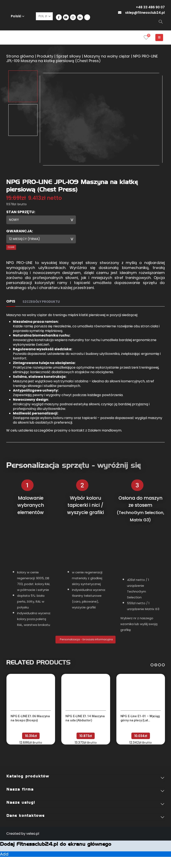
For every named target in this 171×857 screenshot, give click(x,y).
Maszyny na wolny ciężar (107, 56)
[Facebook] (59, 17)
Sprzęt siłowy (68, 56)
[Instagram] (73, 17)
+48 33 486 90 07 (150, 7)
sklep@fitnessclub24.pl (145, 12)
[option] (23, 86)
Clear (11, 247)
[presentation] (45, 119)
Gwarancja (19, 231)
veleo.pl (32, 833)
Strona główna (20, 56)
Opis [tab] (10, 301)
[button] (152, 664)
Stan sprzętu (20, 212)
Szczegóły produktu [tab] (41, 301)
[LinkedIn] (80, 17)
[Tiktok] (87, 17)
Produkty (45, 56)
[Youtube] (66, 17)
